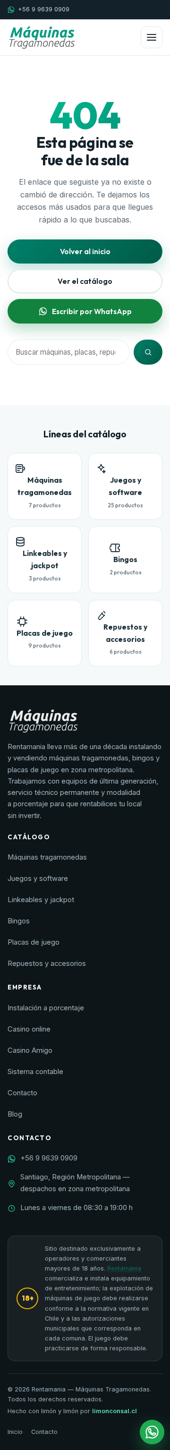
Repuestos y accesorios (47, 963)
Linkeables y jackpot (41, 900)
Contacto (22, 1093)
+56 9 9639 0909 (43, 9)
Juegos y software (38, 878)
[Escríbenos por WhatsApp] (152, 1432)
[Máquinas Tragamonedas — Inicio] (42, 37)
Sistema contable (35, 1071)
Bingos (19, 921)
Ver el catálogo (85, 281)
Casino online (29, 1029)
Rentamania (124, 1268)
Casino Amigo (30, 1050)
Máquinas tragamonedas (47, 857)
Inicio (15, 1431)
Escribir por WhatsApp (92, 311)
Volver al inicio (85, 251)
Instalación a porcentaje (46, 1008)
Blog (15, 1114)
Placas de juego (34, 942)
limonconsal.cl (114, 1411)
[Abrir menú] (151, 37)
